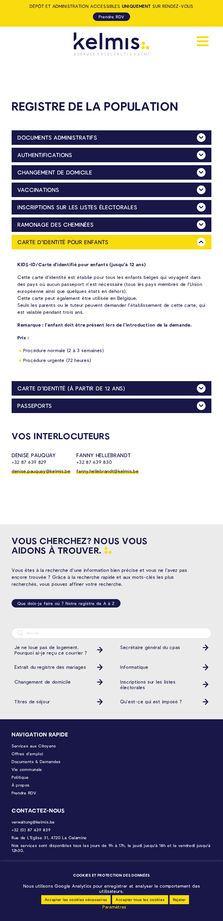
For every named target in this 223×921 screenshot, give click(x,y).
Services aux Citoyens (34, 745)
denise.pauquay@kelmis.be (41, 471)
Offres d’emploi (27, 753)
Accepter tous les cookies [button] (140, 899)
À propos (21, 785)
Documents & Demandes (36, 761)
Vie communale (27, 769)
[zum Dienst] (98, 649)
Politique (20, 777)
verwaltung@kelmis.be (33, 821)
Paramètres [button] (114, 906)
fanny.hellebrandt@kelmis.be (107, 471)
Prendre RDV (111, 16)
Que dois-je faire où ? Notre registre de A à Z (66, 603)
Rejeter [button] (179, 899)
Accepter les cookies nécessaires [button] (76, 899)
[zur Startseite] (111, 44)
